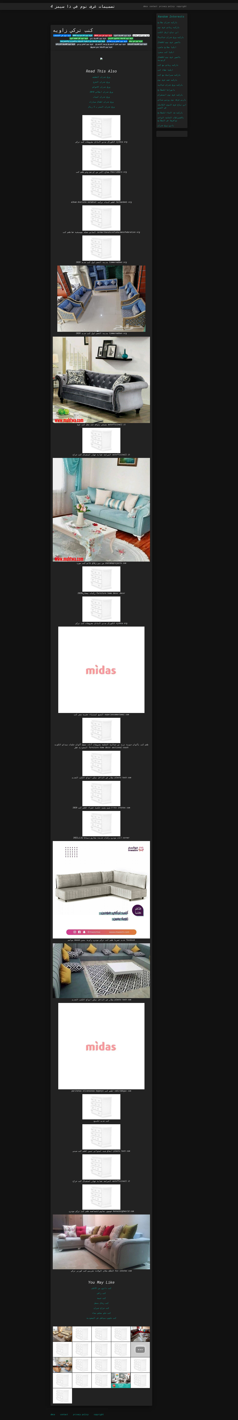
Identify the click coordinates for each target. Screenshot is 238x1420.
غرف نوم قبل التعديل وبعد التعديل (110, 44)
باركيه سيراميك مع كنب (169, 75)
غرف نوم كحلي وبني (85, 44)
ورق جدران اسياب (101, 97)
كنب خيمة (101, 1298)
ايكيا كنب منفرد (166, 52)
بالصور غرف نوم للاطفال (169, 42)
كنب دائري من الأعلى (101, 1288)
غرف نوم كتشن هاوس (141, 35)
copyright (181, 6)
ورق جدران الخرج (101, 82)
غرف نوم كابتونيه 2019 (82, 35)
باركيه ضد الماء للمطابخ (170, 112)
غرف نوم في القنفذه (62, 35)
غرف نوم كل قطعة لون (79, 38)
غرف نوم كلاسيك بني (98, 38)
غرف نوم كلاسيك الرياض (65, 44)
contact (153, 6)
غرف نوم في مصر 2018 (103, 35)
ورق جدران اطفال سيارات (101, 101)
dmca (145, 6)
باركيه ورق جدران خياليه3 (171, 37)
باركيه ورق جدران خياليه (170, 84)
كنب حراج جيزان (101, 1308)
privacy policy (167, 6)
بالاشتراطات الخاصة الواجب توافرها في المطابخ (171, 119)
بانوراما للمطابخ (166, 89)
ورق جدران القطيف (101, 77)
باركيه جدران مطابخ (167, 22)
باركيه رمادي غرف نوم (169, 27)
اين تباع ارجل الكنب (168, 32)
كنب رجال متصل (101, 1303)
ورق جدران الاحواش (101, 87)
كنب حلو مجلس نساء (101, 1313)
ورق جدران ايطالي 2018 (101, 92)
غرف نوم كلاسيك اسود (122, 35)
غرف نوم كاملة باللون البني (120, 38)
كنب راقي (101, 1293)
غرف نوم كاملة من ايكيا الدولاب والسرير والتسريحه (82, 41)
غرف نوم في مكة (135, 41)
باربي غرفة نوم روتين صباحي (172, 99)
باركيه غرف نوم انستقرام (170, 94)
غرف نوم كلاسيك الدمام (137, 44)
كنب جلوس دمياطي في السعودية (101, 1318)
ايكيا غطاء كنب (165, 70)
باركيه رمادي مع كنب (168, 65)
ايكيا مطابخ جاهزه (167, 47)
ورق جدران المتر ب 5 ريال (101, 106)
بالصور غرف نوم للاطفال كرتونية (169, 58)
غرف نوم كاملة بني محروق (101, 47)
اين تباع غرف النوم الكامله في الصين (172, 106)
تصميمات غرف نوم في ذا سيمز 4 (83, 6)
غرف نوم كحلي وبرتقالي (117, 41)
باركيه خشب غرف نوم (167, 80)
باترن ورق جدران (166, 125)
